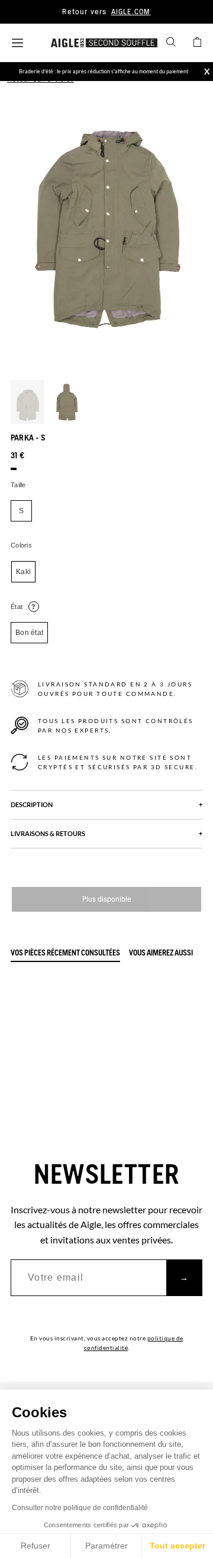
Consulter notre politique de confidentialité (80, 1508)
